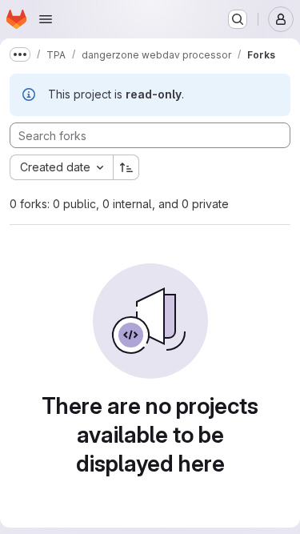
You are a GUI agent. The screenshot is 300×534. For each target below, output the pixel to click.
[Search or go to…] (237, 19)
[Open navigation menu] (45, 19)
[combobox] (61, 167)
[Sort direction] (126, 167)
